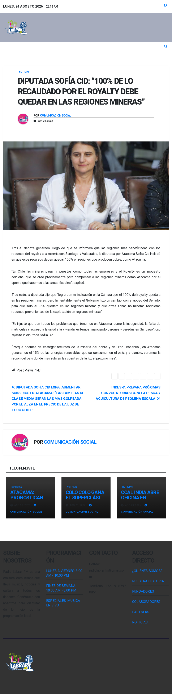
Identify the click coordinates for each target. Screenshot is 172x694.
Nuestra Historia (148, 581)
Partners (140, 612)
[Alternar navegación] (83, 46)
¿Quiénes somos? (147, 571)
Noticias (24, 72)
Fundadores (143, 591)
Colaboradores (146, 602)
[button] (165, 47)
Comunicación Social (55, 115)
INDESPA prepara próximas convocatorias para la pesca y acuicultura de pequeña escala (128, 393)
